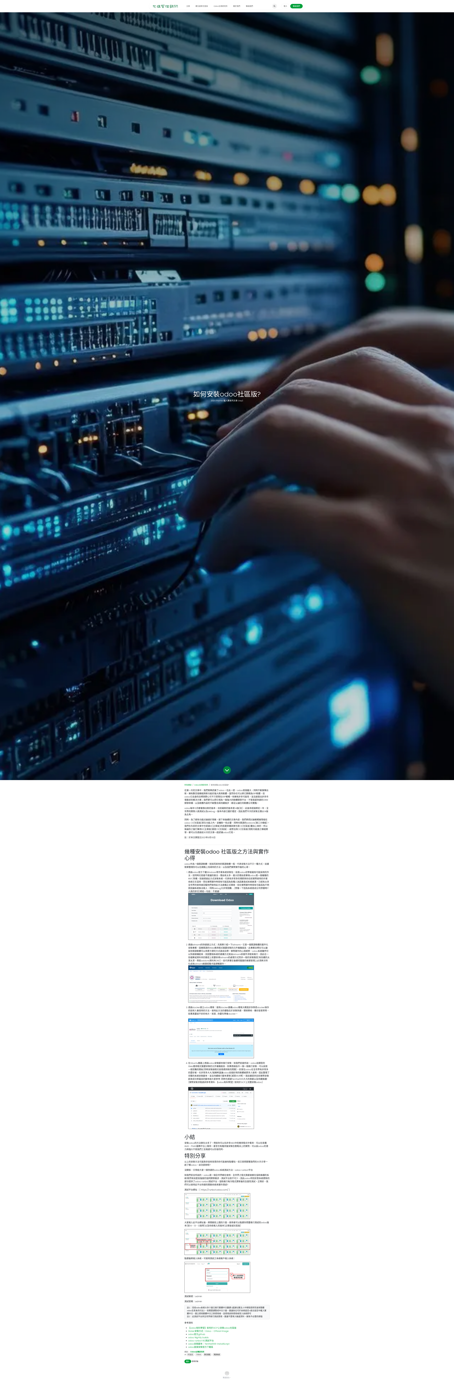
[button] (274, 6)
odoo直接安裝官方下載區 (200, 1347)
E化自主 (190, 1354)
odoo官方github (196, 1334)
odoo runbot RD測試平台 (201, 1340)
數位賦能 (207, 1354)
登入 (285, 6)
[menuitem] (188, 6)
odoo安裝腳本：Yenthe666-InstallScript (208, 1343)
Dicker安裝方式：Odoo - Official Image (208, 1331)
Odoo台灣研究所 (201, 785)
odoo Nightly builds (198, 1337)
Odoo (198, 1354)
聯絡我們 (296, 6)
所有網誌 (188, 785)
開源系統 (217, 1354)
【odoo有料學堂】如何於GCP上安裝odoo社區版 (212, 1327)
